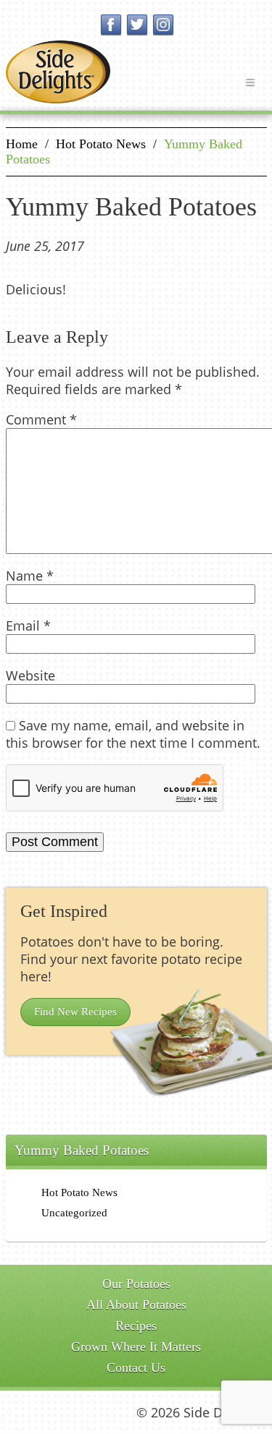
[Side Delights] (58, 71)
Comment (41, 419)
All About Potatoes (136, 1304)
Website (30, 675)
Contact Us (136, 1367)
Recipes (136, 1325)
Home (22, 144)
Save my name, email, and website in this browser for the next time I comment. (133, 734)
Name (30, 575)
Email (28, 625)
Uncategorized (74, 1213)
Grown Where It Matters (136, 1346)
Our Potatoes (136, 1283)
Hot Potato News (101, 144)
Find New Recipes (75, 1011)
